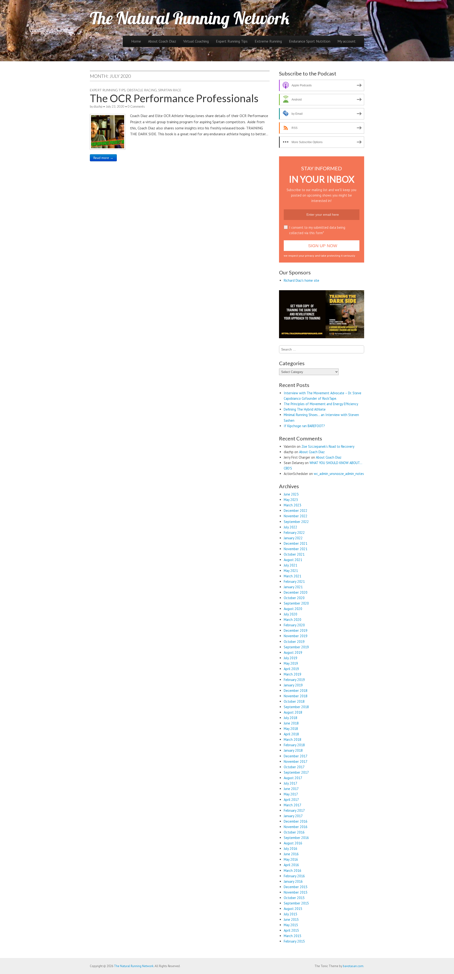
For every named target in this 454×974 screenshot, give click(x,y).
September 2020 (296, 603)
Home (136, 41)
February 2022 (294, 532)
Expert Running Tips (232, 41)
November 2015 (295, 892)
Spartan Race (169, 90)
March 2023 (292, 505)
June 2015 (291, 919)
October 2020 (294, 598)
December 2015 (295, 887)
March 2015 (292, 936)
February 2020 (294, 625)
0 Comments (136, 106)
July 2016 (290, 848)
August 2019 (293, 652)
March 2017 (292, 805)
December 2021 (295, 543)
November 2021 (295, 549)
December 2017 (295, 756)
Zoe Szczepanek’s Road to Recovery (327, 446)
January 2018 (293, 750)
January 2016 (293, 881)
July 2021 (290, 565)
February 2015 (294, 941)
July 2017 (290, 783)
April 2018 (291, 734)
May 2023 (291, 499)
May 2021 (291, 570)
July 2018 (290, 717)
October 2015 (294, 897)
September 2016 (296, 837)
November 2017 (295, 761)
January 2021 (293, 587)
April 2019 (291, 669)
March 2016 (292, 870)
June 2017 (291, 788)
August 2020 (293, 608)
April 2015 (291, 930)
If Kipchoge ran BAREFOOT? (304, 426)
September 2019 (296, 647)
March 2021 (292, 576)
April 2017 (291, 799)
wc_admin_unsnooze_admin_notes (339, 473)
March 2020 (292, 619)
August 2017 (293, 778)
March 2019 (292, 674)
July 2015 (290, 914)
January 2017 (293, 816)
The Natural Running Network (189, 18)
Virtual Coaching (196, 41)
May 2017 (291, 794)
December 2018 (295, 690)
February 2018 (294, 745)
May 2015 (291, 925)
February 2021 (294, 581)
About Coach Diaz (162, 41)
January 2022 (293, 538)
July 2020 (290, 614)
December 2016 (295, 821)
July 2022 (290, 527)
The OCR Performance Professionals (174, 98)
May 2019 (291, 663)
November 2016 (295, 827)
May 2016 (291, 859)
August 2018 (293, 712)
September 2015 (296, 903)
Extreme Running (268, 41)
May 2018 (291, 728)
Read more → (103, 158)
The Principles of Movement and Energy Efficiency (321, 404)
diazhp (98, 106)
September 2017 (296, 772)
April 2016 (291, 865)
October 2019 (294, 641)
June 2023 (291, 494)
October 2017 (294, 767)
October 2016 (294, 832)
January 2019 (293, 685)
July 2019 (290, 658)
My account (346, 41)
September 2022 (296, 521)
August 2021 (293, 559)
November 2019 (295, 636)
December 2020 (295, 592)
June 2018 (291, 723)
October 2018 (294, 701)
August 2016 (293, 843)
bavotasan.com (353, 966)
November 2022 (295, 516)
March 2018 (292, 739)
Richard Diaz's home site (301, 280)
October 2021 (294, 554)
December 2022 (295, 510)
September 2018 (296, 707)
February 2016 (294, 876)
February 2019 (294, 679)
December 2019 (295, 630)
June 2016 (291, 854)
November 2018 (295, 696)
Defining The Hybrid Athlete (305, 409)
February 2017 (294, 810)
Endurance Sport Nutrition (309, 41)
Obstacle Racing (142, 90)
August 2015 (293, 908)
